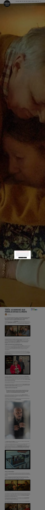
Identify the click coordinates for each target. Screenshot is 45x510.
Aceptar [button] (25, 257)
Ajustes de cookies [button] (21, 257)
